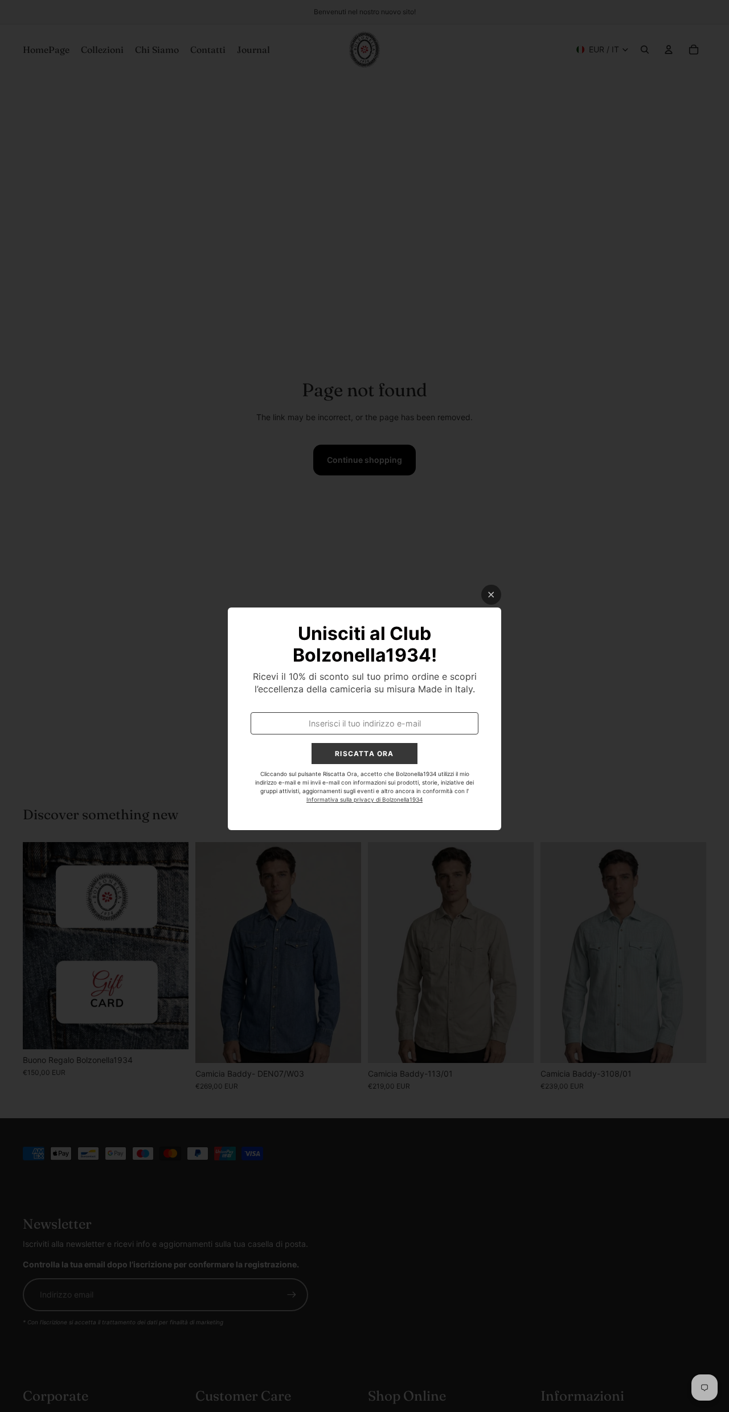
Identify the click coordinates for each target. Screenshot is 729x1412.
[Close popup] (491, 595)
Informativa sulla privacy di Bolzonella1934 (364, 799)
